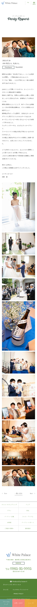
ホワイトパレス (17, 584)
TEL (28, 2)
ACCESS (18, 563)
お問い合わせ (18, 603)
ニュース (31, 603)
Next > (32, 493)
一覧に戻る (18, 493)
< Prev (4, 493)
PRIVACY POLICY (18, 593)
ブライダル (6, 603)
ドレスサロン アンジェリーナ (20, 589)
